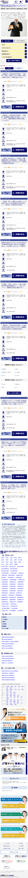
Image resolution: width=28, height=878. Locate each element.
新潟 (7, 693)
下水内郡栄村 (20, 610)
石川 (11, 692)
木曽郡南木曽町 (4, 592)
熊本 (18, 703)
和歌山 (7, 698)
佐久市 (2, 564)
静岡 (11, 695)
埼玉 (19, 689)
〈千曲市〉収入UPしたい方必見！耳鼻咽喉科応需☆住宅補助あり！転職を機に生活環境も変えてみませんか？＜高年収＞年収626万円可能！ (14, 161)
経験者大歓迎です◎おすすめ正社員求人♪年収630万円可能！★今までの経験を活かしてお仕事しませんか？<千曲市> (13, 244)
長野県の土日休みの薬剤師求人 (8, 675)
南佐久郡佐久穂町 (5, 570)
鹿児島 (11, 704)
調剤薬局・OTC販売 (6, 372)
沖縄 (15, 704)
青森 (12, 686)
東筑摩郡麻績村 (18, 595)
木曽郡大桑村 (4, 595)
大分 (21, 703)
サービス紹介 (7, 843)
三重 (18, 695)
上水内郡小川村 (4, 610)
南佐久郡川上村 (12, 566)
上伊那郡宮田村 (4, 581)
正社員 (4, 384)
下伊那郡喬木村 (20, 588)
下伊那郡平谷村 (20, 584)
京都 (14, 696)
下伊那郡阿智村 (12, 584)
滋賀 (18, 696)
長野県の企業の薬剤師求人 (7, 645)
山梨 (11, 693)
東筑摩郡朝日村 (20, 597)
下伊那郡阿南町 (4, 584)
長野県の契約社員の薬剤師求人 (8, 658)
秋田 (22, 686)
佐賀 (11, 703)
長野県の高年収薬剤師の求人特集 (19, 5)
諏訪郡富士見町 (19, 575)
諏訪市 (2, 559)
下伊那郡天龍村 (4, 588)
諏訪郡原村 (3, 577)
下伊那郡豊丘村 (4, 590)
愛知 (7, 695)
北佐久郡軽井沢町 (14, 570)
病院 (17, 369)
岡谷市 (15, 557)
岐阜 (14, 695)
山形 (7, 687)
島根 (11, 699)
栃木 (11, 690)
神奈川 (11, 689)
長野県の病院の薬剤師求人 (7, 639)
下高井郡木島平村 (14, 606)
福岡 (7, 703)
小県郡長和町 (4, 575)
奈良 (21, 696)
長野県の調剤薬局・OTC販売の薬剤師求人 (10, 641)
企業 (3, 375)
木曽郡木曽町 (11, 595)
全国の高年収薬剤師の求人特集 (6, 5)
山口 (21, 699)
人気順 (18, 68)
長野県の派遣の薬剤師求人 (7, 660)
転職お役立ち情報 (7, 848)
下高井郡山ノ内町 (5, 606)
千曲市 (7, 564)
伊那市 (15, 559)
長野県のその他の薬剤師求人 (7, 648)
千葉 (15, 689)
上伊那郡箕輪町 (18, 577)
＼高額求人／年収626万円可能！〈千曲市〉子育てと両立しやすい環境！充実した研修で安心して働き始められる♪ (14, 75)
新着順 (9, 68)
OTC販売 (18, 372)
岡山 (14, 699)
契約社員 (18, 384)
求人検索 (21, 843)
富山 (7, 692)
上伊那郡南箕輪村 (13, 579)
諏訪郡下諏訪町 (11, 575)
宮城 (19, 686)
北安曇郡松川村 (20, 599)
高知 (18, 701)
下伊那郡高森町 (20, 581)
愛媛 (14, 701)
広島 (18, 699)
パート (17, 387)
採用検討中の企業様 (14, 852)
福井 (14, 692)
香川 (11, 701)
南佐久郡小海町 (4, 566)
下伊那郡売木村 (20, 586)
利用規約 (7, 871)
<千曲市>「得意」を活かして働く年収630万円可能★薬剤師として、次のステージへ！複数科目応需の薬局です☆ (13, 285)
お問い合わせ (22, 871)
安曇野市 (16, 564)
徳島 (7, 701)
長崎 (14, 703)
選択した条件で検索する (14, 60)
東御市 (11, 564)
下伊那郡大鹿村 (12, 590)
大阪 (7, 696)
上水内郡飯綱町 (12, 610)
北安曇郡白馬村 (4, 601)
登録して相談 (21, 848)
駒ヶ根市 (20, 559)
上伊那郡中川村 (21, 579)
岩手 (15, 686)
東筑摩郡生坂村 (4, 597)
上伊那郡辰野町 (10, 577)
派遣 (3, 387)
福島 (11, 687)
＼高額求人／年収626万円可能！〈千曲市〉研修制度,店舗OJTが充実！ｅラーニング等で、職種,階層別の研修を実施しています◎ (13, 118)
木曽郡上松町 (20, 590)
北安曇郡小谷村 (12, 601)
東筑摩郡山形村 (12, 597)
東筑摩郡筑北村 (4, 599)
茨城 (22, 689)
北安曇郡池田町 (12, 599)
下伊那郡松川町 (12, 581)
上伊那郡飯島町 (4, 579)
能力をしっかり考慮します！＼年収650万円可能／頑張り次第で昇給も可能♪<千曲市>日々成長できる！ (13, 486)
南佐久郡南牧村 (20, 566)
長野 (14, 693)
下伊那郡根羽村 (4, 586)
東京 (7, 689)
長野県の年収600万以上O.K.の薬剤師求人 (10, 670)
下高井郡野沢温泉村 (5, 608)
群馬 (7, 690)
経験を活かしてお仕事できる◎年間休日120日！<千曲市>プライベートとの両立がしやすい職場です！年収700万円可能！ (14, 444)
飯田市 (19, 557)
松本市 (7, 557)
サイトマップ (3, 871)
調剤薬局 (4, 369)
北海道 (7, 686)
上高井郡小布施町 (5, 603)
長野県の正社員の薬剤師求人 (7, 656)
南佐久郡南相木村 (5, 568)
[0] (21, 1)
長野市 (2, 557)
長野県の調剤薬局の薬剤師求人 (8, 637)
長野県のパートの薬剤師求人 (7, 662)
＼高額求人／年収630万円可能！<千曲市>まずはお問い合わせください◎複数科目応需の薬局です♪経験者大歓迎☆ (13, 327)
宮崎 (7, 704)
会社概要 (8, 872)
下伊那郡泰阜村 (12, 588)
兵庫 (11, 696)
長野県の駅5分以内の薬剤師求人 (8, 677)
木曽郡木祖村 (12, 592)
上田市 (11, 557)
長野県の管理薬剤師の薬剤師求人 (8, 679)
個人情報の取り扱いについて (14, 871)
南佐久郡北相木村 (14, 568)
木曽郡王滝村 (19, 592)
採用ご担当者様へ (4, 872)
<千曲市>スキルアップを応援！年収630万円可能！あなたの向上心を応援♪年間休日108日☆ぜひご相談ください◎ (13, 402)
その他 (17, 375)
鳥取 (7, 699)
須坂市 (7, 559)
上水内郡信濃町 (14, 608)
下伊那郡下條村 (12, 586)
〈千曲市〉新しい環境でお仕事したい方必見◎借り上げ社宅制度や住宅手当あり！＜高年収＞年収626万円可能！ (14, 203)
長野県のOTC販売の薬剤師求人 (8, 643)
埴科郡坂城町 (20, 601)
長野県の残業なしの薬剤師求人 (8, 673)
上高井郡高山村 (13, 603)
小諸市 (11, 559)
